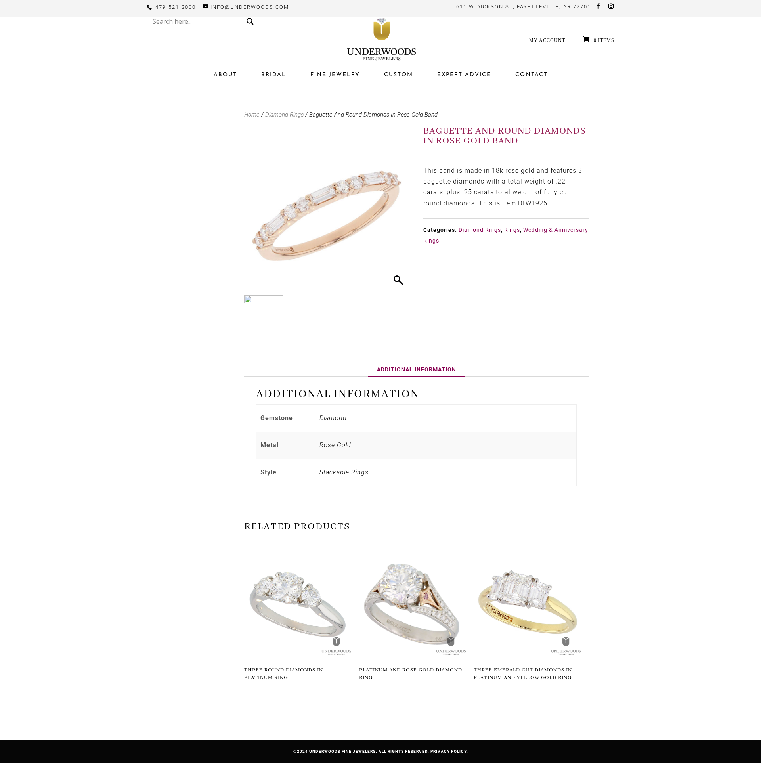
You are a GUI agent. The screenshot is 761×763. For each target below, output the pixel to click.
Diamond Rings (284, 114)
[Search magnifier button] (250, 21)
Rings (512, 230)
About (225, 75)
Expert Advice (464, 75)
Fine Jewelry (335, 75)
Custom (398, 75)
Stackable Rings (344, 472)
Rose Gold (335, 445)
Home (252, 114)
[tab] (416, 370)
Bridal (273, 75)
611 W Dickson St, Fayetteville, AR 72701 (523, 7)
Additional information (416, 369)
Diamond (333, 418)
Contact (531, 75)
